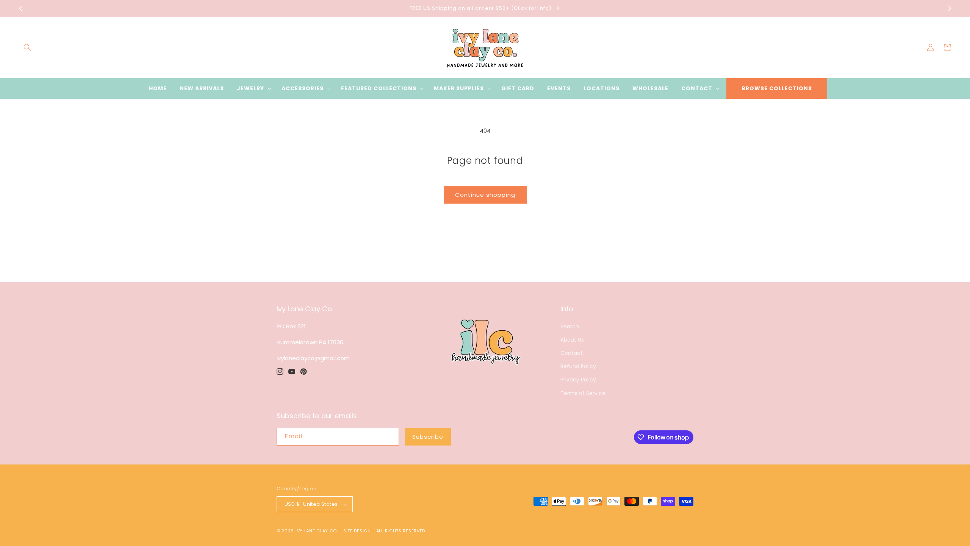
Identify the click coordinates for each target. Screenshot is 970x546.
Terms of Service (582, 393)
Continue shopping (485, 195)
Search (569, 326)
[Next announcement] (949, 8)
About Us (572, 340)
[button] (27, 47)
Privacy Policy (578, 379)
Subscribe (427, 437)
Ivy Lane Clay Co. (317, 531)
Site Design (357, 531)
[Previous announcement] (20, 8)
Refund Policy (578, 366)
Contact (571, 353)
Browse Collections (777, 88)
